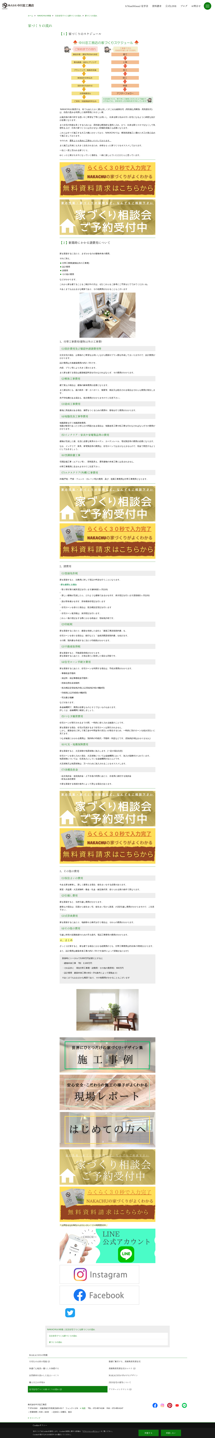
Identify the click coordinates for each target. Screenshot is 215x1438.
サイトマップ (35, 1418)
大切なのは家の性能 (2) (39, 1361)
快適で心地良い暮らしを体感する (44, 1368)
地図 (83, 1408)
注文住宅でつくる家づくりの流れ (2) (45, 1389)
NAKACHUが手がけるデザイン (123, 1375)
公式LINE (170, 6)
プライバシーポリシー (91, 1431)
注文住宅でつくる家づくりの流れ (63, 1336)
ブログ (183, 6)
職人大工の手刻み (37, 1382)
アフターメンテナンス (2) (120, 1389)
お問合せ (196, 6)
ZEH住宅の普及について (120, 1382)
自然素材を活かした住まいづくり (44, 1375)
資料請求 (156, 6)
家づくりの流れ (55, 1342)
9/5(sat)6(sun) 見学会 (136, 6)
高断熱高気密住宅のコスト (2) (122, 1368)
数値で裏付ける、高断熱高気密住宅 (125, 1361)
